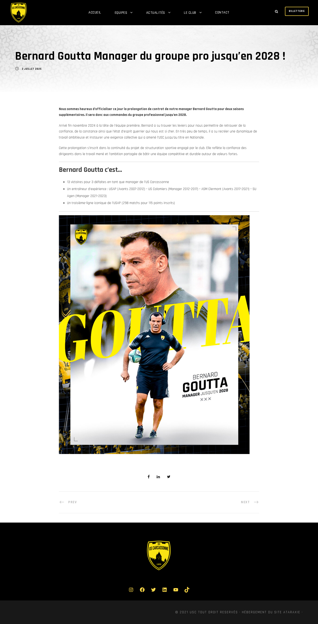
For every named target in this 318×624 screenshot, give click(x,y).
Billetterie (297, 11)
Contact (222, 12)
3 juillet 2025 (32, 69)
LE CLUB (190, 12)
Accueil (94, 12)
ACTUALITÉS (155, 12)
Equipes (121, 12)
